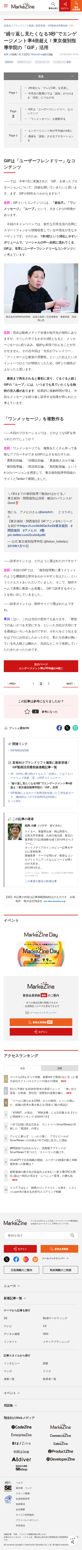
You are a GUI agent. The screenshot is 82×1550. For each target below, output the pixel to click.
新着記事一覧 (13, 1298)
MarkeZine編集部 (40, 54)
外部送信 (20, 1525)
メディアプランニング (56, 1341)
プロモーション (24, 62)
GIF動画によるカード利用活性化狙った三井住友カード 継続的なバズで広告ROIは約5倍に (42, 795)
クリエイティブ (42, 62)
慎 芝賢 (22, 54)
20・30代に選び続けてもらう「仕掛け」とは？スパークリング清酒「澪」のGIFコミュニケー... (41, 775)
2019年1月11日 (18, 546)
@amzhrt (45, 512)
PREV (12, 683)
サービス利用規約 (25, 1514)
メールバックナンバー (43, 1012)
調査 (45, 1363)
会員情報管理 (23, 1498)
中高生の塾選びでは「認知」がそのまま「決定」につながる (50, 95)
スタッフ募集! (23, 1493)
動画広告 (9, 62)
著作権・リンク (24, 1487)
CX (45, 1326)
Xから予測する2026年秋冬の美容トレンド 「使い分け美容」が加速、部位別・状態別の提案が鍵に (43, 1091)
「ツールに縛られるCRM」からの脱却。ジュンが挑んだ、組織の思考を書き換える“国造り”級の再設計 (42, 1102)
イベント (10, 1393)
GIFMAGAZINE (19, 750)
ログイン (42, 1031)
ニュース (10, 1285)
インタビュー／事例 (62, 62)
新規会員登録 (42, 1022)
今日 (22, 1068)
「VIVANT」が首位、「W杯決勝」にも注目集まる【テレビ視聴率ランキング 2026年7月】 (44, 1114)
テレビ (8, 1326)
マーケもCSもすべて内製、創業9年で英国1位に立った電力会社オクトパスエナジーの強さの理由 (44, 1079)
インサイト (10, 1341)
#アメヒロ (30, 530)
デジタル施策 (12, 1334)
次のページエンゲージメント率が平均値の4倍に (41, 666)
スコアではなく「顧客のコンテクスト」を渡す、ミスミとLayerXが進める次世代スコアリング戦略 (43, 1189)
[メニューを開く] (5, 5)
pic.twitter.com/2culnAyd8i (26, 535)
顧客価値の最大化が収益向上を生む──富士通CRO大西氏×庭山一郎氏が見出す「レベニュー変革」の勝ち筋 (43, 1174)
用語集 (8, 1405)
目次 (41, 76)
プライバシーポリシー (27, 1520)
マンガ (8, 1371)
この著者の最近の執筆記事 (41, 881)
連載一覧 (9, 1379)
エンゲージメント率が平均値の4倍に (50, 130)
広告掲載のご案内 (21, 1270)
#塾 (42, 530)
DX (5, 1318)
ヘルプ (19, 1482)
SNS (45, 1334)
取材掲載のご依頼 (60, 1270)
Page (13, 92)
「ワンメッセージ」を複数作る (47, 119)
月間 (59, 1068)
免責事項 (20, 1503)
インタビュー (12, 1363)
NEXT (70, 683)
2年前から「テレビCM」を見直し (48, 88)
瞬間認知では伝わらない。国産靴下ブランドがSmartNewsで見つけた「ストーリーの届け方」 (38, 1150)
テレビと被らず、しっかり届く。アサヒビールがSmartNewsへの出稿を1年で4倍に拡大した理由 (39, 1138)
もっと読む (14, 801)
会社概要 (20, 1509)
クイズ (47, 1371)
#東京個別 (61, 525)
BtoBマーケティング (55, 1318)
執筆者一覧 (49, 1379)
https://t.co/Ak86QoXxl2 (37, 525)
